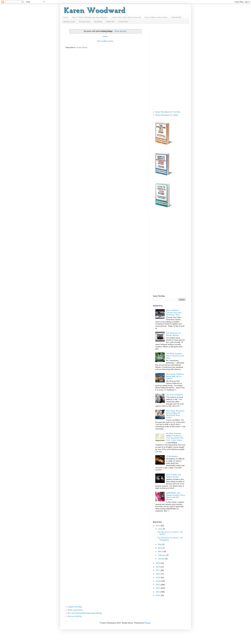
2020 (158, 563)
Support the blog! (75, 607)
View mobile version (105, 41)
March (161, 551)
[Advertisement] (169, 67)
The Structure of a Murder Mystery (173, 334)
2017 (158, 570)
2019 (158, 567)
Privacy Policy (84, 22)
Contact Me (123, 22)
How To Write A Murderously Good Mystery (90, 17)
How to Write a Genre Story (156, 17)
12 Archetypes (172, 456)
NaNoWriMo (176, 17)
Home (65, 17)
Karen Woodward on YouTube (167, 112)
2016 (158, 574)
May (160, 544)
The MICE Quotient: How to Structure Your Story (175, 355)
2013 (158, 585)
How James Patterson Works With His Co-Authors (175, 376)
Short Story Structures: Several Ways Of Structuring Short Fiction (175, 414)
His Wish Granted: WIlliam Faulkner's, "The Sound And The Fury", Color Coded (174, 436)
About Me (110, 22)
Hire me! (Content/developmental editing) (85, 613)
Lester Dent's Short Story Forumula (126, 17)
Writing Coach (69, 22)
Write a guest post (75, 610)
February (162, 555)
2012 (158, 588)
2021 (158, 526)
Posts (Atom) (82, 47)
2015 (158, 577)
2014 (158, 581)
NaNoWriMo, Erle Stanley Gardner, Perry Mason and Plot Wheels (175, 496)
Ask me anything (74, 616)
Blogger (147, 623)
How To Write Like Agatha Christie (173, 476)
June (160, 529)
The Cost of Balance (174, 395)
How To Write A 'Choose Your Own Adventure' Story (173, 312)
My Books (98, 22)
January (161, 559)
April (160, 548)
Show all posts (120, 31)
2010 (158, 595)
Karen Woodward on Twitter (166, 115)
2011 (158, 592)
